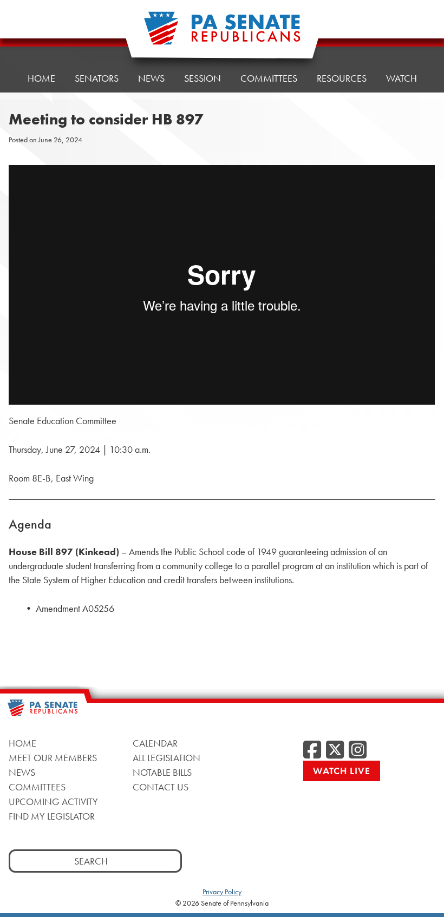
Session (202, 78)
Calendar (155, 743)
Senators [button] (97, 78)
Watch (401, 78)
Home (41, 78)
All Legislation (166, 757)
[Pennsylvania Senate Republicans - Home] (222, 33)
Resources (342, 78)
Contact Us (160, 787)
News (151, 78)
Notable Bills (162, 772)
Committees (268, 78)
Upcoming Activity (53, 801)
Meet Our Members (53, 757)
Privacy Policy (222, 891)
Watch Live (341, 770)
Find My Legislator (52, 816)
